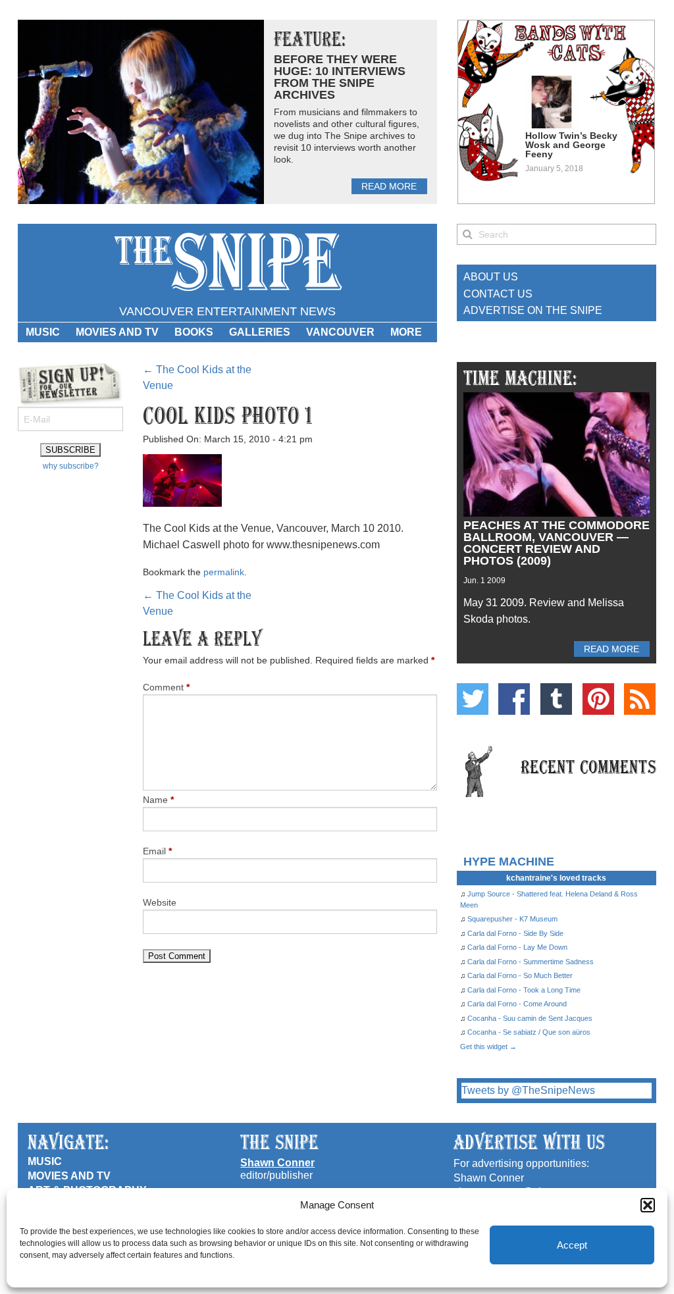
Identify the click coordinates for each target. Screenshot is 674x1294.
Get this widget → (488, 1046)
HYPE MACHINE (508, 861)
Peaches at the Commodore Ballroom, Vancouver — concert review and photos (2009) (556, 543)
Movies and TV (117, 332)
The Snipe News (227, 262)
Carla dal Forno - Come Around (517, 1004)
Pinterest (598, 699)
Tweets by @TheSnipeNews (528, 1090)
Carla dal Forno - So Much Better (520, 975)
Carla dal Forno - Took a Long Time (524, 990)
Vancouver (340, 332)
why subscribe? (71, 466)
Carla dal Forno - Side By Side (515, 933)
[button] (647, 1205)
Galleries (259, 332)
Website (159, 902)
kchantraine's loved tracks (556, 878)
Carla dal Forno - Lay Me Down (517, 947)
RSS (640, 699)
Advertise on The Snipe (532, 310)
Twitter (472, 699)
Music (43, 332)
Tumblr (556, 699)
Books (193, 332)
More (406, 332)
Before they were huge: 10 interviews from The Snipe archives (339, 77)
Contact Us (497, 293)
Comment (166, 687)
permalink (223, 572)
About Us (490, 276)
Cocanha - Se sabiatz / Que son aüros (528, 1032)
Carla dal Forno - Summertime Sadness (530, 962)
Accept (572, 1245)
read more (389, 186)
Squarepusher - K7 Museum (512, 919)
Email (157, 851)
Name (158, 799)
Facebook (514, 699)
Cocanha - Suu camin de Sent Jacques (529, 1018)
